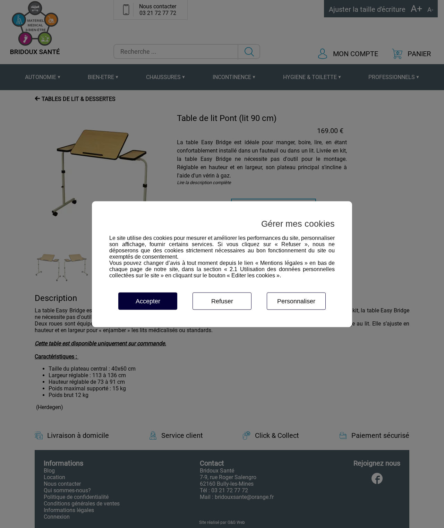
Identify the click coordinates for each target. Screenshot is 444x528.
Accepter (148, 300)
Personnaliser (296, 300)
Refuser (222, 300)
